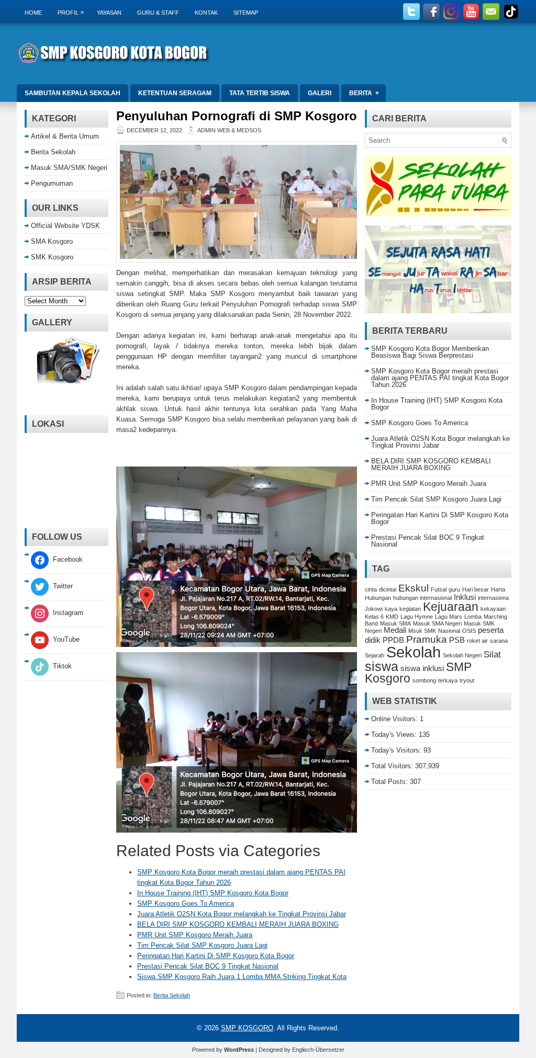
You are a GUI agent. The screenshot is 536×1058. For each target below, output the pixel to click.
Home (33, 12)
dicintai (387, 589)
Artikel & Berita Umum (65, 136)
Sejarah (374, 655)
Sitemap (245, 12)
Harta (498, 589)
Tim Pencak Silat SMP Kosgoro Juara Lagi (202, 945)
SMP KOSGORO (247, 1028)
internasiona (493, 598)
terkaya (447, 680)
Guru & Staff (158, 12)
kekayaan (493, 609)
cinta (371, 589)
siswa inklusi (422, 668)
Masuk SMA (395, 623)
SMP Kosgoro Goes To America (185, 903)
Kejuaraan (450, 606)
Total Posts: (390, 782)
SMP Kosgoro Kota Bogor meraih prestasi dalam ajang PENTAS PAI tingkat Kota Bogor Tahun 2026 (440, 378)
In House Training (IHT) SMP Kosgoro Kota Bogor (212, 893)
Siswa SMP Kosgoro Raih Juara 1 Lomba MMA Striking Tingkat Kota (242, 977)
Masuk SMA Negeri (437, 623)
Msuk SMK (422, 631)
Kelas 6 (374, 616)
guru (454, 589)
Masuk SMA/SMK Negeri (69, 168)
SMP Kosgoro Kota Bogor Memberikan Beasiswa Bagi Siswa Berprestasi (430, 352)
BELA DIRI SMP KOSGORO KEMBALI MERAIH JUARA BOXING (238, 924)
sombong (424, 680)
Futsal (438, 589)
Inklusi (465, 597)
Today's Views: (395, 734)
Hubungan (378, 598)
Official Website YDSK (65, 226)
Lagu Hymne (416, 616)
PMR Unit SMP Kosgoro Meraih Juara (194, 935)
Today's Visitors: (397, 750)
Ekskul (413, 588)
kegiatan (410, 609)
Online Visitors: (395, 719)
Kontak (206, 12)
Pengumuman (52, 183)
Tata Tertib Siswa (259, 93)
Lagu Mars (448, 616)
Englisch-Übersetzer (318, 1049)
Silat (492, 654)
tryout (467, 680)
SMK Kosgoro (52, 257)
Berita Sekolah (171, 995)
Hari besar (475, 589)
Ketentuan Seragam (174, 93)
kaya (391, 609)
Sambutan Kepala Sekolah (72, 93)
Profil (71, 12)
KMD (392, 616)
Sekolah (413, 652)
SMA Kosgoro (52, 241)
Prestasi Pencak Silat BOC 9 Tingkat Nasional (207, 966)
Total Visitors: (393, 766)
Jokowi (374, 609)
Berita (364, 93)
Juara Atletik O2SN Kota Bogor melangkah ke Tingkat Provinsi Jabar (241, 914)
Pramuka (426, 639)
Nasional (449, 631)
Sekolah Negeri (462, 655)
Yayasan (109, 12)
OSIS (469, 631)
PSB (457, 640)
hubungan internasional (422, 598)
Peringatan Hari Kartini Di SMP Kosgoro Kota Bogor (215, 956)
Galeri (319, 93)
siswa (381, 666)
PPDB (393, 640)
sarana (499, 641)
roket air (477, 641)
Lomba (473, 616)
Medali (395, 630)
